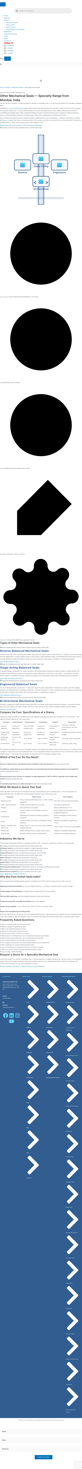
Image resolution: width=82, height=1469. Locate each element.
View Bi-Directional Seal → (8, 709)
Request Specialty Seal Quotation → (11, 125)
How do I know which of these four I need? (15, 933)
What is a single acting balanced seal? (13, 926)
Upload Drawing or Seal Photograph (32, 966)
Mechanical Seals (12, 22)
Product (6, 20)
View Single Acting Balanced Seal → (11, 678)
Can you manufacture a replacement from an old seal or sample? (22, 947)
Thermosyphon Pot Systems (15, 29)
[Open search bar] (41, 81)
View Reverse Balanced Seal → (10, 661)
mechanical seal (17, 108)
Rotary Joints (10, 25)
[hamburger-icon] (3, 4)
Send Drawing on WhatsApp (33, 125)
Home (6, 15)
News (6, 36)
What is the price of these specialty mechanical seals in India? (21, 949)
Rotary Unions (10, 27)
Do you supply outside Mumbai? (11, 952)
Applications (8, 31)
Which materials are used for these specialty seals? (17, 945)
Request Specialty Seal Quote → (10, 966)
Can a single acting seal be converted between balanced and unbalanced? (25, 942)
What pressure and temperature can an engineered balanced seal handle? (25, 936)
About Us (7, 18)
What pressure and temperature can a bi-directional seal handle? (22, 938)
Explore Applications (6, 874)
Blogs (6, 38)
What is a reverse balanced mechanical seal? (15, 924)
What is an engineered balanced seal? (13, 929)
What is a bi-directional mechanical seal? (14, 931)
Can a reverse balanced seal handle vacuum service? (18, 940)
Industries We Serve (10, 34)
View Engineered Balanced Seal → (11, 695)
